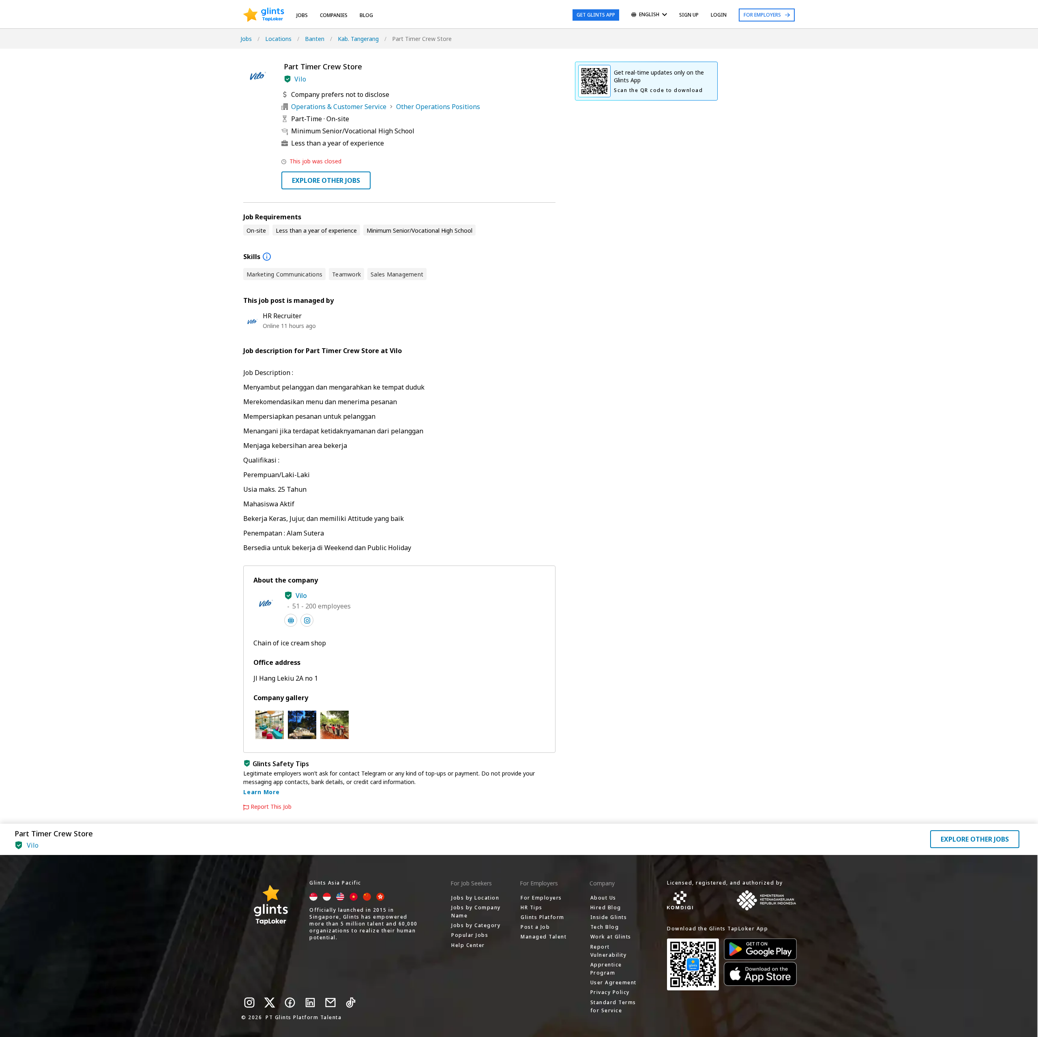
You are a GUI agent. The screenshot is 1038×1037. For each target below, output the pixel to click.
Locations (278, 39)
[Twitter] (270, 1002)
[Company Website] (291, 620)
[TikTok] (351, 1002)
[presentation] (263, 15)
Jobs (302, 15)
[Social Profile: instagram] (307, 620)
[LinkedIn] (310, 1002)
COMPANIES (333, 15)
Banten (314, 39)
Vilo (300, 79)
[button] (287, 79)
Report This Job (271, 806)
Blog (366, 15)
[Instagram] (249, 1002)
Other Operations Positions (438, 106)
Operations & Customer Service (338, 106)
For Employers (762, 14)
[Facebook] (290, 1002)
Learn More (261, 792)
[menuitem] (649, 15)
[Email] (330, 1002)
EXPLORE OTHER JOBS (326, 180)
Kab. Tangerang (358, 39)
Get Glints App (596, 14)
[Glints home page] (263, 15)
